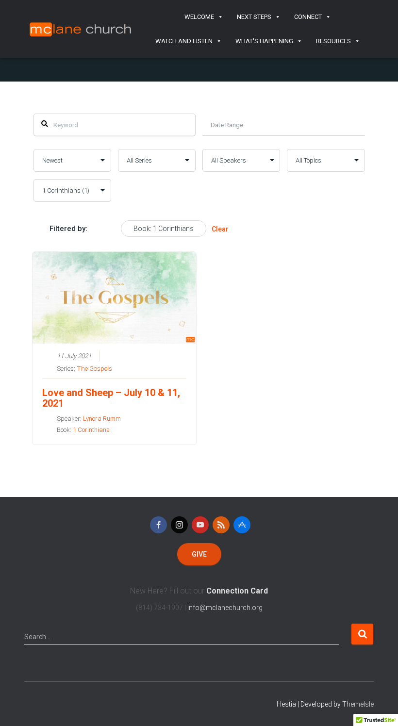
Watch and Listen (184, 41)
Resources (333, 41)
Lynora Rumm (102, 418)
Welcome (199, 16)
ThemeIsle (358, 704)
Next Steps (254, 16)
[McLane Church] (81, 29)
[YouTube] (200, 524)
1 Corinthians (91, 429)
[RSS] (221, 524)
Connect (308, 16)
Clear (220, 229)
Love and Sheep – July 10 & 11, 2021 (111, 398)
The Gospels (94, 368)
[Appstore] (241, 524)
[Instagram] (179, 524)
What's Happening (264, 41)
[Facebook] (158, 524)
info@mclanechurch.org (225, 607)
